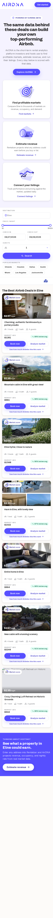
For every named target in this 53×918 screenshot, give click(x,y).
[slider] (2, 225)
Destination (9, 210)
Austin (43, 267)
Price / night (9, 221)
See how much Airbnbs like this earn (26, 349)
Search (26, 255)
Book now (15, 344)
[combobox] (7, 215)
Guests (6, 243)
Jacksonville (37, 272)
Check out (32, 232)
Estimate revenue (18, 767)
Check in (7, 232)
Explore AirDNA (26, 71)
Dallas (32, 267)
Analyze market (37, 344)
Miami (7, 272)
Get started (42, 5)
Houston (20, 267)
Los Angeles (20, 272)
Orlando (8, 267)
